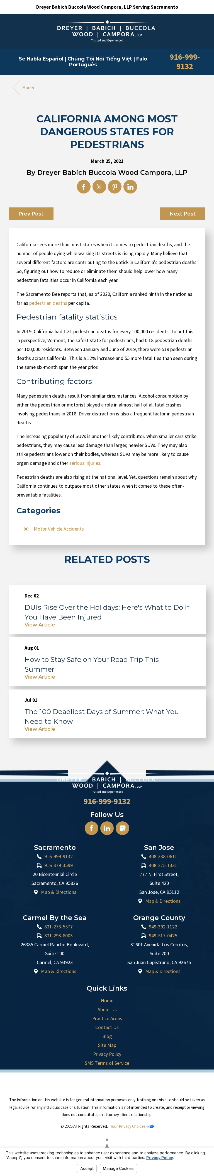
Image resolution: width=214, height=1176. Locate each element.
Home (107, 1001)
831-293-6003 (58, 936)
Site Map (107, 1045)
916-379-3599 (58, 865)
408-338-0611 (163, 856)
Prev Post (30, 214)
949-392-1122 (163, 927)
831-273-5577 (58, 927)
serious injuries (84, 463)
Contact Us (107, 1027)
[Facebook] (91, 828)
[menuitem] (107, 1000)
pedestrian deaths (48, 303)
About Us (107, 1009)
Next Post (183, 214)
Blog (107, 1036)
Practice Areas (107, 1018)
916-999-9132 (185, 61)
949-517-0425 (163, 936)
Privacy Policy (107, 1054)
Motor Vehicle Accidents (59, 529)
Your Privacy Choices (128, 1126)
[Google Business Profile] (122, 828)
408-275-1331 (163, 865)
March (28, 87)
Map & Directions (58, 892)
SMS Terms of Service (107, 1063)
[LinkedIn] (107, 828)
